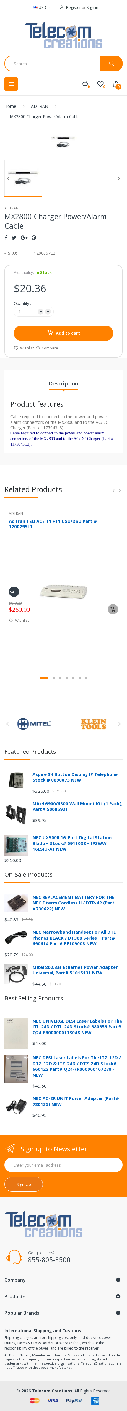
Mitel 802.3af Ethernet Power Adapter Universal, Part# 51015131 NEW (75, 970)
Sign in (92, 7)
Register (73, 7)
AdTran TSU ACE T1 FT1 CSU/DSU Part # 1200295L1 (53, 524)
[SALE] (63, 591)
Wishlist (27, 348)
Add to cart (68, 333)
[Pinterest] (34, 237)
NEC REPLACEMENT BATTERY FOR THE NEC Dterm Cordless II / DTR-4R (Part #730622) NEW (73, 903)
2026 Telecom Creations (46, 1391)
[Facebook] (5, 237)
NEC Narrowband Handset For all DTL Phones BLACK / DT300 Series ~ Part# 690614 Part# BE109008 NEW (74, 937)
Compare (50, 348)
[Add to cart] (113, 609)
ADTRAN (39, 106)
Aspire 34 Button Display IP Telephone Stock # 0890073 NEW (75, 777)
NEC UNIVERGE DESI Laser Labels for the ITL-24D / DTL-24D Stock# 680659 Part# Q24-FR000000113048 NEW (77, 1026)
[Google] (24, 237)
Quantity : (22, 303)
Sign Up (24, 1184)
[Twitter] (14, 237)
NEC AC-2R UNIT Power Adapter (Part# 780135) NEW (75, 1101)
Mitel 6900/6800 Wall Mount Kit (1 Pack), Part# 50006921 (77, 806)
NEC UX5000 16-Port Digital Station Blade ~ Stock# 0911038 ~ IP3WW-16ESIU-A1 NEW (72, 843)
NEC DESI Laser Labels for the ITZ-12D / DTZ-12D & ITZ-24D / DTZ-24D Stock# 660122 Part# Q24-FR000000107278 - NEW (76, 1066)
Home (10, 106)
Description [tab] (63, 383)
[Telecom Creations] (63, 36)
